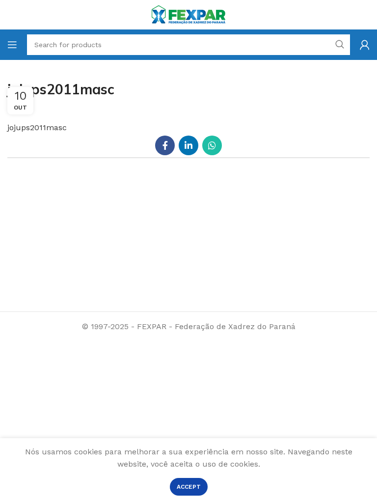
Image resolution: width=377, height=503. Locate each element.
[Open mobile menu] (12, 45)
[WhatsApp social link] (212, 145)
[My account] (365, 45)
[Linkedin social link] (188, 145)
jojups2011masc (37, 127)
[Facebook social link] (165, 145)
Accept (189, 486)
